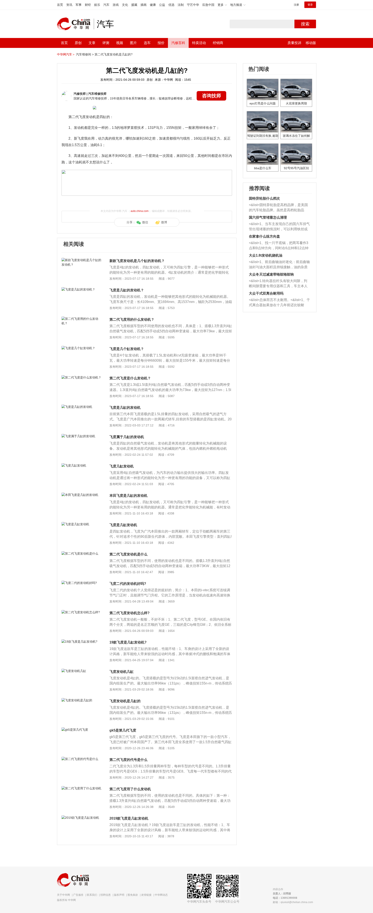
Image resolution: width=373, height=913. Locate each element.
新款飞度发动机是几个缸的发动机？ (137, 261)
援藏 (134, 4)
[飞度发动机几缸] (82, 671)
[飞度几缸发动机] (82, 465)
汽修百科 (178, 43)
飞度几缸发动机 (121, 466)
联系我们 (92, 894)
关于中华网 (63, 894)
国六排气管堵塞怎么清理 (268, 217)
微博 (164, 222)
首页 (60, 4)
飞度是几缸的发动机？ (126, 290)
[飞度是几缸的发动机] (82, 406)
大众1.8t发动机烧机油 (265, 255)
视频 (119, 43)
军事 (79, 4)
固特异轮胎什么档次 (264, 198)
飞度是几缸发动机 (123, 525)
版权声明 (119, 894)
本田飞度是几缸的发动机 (128, 495)
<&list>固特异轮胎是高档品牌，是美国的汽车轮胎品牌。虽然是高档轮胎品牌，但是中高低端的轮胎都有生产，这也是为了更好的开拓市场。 (278, 208)
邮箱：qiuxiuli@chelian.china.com (293, 902)
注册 (296, 4)
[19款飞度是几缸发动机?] (82, 641)
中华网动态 (161, 894)
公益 (162, 4)
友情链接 (146, 894)
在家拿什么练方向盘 (264, 236)
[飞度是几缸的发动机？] (82, 289)
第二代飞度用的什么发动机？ (131, 319)
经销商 (218, 43)
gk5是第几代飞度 (122, 730)
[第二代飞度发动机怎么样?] (82, 612)
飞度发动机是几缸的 (125, 701)
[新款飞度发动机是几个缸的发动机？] (82, 260)
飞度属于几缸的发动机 (126, 437)
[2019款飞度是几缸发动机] (82, 817)
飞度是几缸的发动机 (125, 407)
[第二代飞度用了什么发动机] (82, 788)
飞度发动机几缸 (121, 671)
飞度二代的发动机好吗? (127, 583)
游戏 (116, 4)
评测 (105, 43)
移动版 (311, 43)
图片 (133, 43)
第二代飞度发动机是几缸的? (114, 54)
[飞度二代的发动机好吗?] (82, 583)
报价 (161, 43)
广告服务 (78, 894)
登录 (310, 4)
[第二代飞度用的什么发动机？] (82, 318)
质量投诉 (294, 43)
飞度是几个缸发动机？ (126, 349)
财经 (88, 4)
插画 (144, 4)
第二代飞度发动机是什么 (128, 554)
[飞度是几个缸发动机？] (82, 348)
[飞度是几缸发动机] (82, 524)
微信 (145, 222)
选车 (147, 43)
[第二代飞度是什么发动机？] (82, 377)
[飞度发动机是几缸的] (82, 700)
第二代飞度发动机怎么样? (129, 613)
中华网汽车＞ (66, 54)
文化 (125, 4)
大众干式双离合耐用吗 (266, 293)
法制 (181, 4)
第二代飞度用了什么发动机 (130, 789)
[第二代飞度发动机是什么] (82, 553)
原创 (78, 43)
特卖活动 (199, 43)
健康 (153, 4)
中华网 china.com (75, 24)
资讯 (69, 4)
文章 (92, 43)
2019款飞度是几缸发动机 (128, 818)
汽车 (106, 4)
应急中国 (208, 4)
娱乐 (97, 4)
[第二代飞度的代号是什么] (82, 759)
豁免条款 (133, 894)
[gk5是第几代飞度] (82, 729)
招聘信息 (105, 894)
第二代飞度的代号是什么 (128, 760)
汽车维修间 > (85, 54)
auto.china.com (140, 211)
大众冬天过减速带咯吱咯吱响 (271, 274)
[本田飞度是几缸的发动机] (82, 495)
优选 (171, 4)
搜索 (305, 24)
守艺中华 (193, 4)
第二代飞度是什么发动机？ (130, 378)
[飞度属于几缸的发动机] (82, 436)
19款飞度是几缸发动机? (128, 642)
